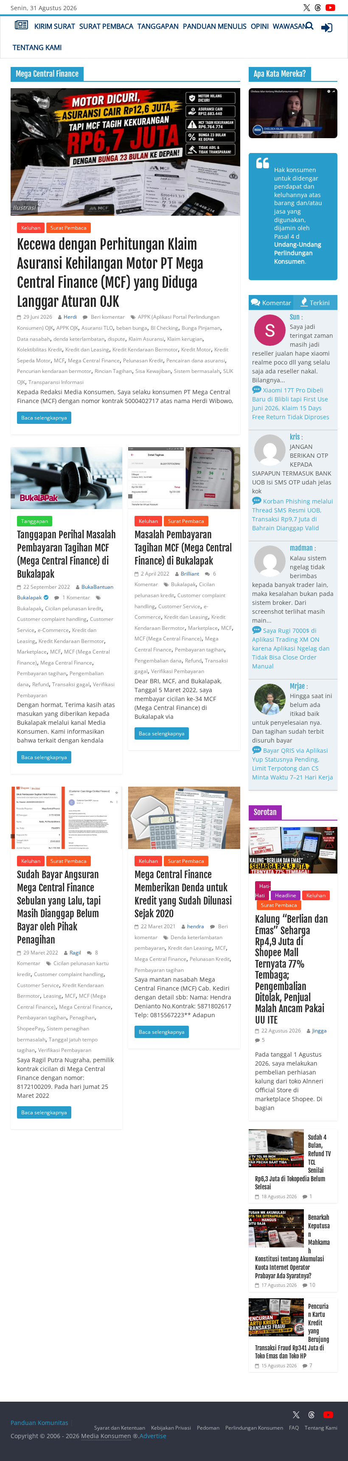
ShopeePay (30, 1028)
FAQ (294, 1427)
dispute (116, 338)
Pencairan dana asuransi (195, 360)
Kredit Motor (196, 349)
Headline (285, 895)
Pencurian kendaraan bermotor (54, 371)
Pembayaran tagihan (41, 673)
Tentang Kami (37, 47)
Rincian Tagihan (113, 371)
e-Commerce (53, 630)
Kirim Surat (54, 26)
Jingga (319, 1030)
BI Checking (164, 327)
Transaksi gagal (71, 684)
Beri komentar (107, 316)
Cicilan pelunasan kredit (73, 608)
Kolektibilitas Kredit (39, 349)
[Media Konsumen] (21, 26)
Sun (295, 317)
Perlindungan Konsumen (254, 1427)
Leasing (52, 995)
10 (312, 1284)
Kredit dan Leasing (87, 349)
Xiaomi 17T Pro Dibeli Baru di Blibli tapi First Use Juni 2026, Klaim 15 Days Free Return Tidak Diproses (290, 403)
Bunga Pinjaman (201, 327)
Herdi (70, 316)
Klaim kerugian (184, 338)
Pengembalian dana (158, 660)
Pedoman (208, 1427)
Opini (260, 26)
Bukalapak (29, 608)
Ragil (75, 952)
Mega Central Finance (94, 360)
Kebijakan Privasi (171, 1427)
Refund (40, 684)
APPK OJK (67, 327)
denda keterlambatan (78, 338)
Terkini (320, 302)
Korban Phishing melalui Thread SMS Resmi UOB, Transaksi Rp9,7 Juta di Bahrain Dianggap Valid (292, 514)
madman (301, 548)
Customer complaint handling (52, 619)
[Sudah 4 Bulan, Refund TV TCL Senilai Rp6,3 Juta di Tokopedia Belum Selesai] (276, 1134)
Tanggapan (158, 26)
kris (295, 437)
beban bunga (131, 327)
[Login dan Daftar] (326, 27)
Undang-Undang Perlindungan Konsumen (297, 252)
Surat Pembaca (106, 26)
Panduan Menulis (215, 26)
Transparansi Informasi (56, 382)
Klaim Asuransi (146, 338)
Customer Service (179, 606)
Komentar (276, 302)
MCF (59, 360)
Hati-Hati (263, 890)
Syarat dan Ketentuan (119, 1427)
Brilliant (190, 573)
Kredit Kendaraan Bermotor (145, 349)
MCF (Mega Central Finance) (168, 638)
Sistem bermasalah (197, 371)
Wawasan (290, 26)
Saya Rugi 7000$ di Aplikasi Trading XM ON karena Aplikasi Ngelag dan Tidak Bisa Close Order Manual (291, 648)
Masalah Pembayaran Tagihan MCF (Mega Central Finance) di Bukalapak (183, 548)
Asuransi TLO (97, 327)
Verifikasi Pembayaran (177, 671)
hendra (195, 926)
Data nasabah (33, 338)
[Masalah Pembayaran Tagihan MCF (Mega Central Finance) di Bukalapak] (184, 478)
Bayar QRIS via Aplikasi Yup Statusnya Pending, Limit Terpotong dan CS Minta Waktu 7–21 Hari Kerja (292, 763)
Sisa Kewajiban (153, 371)
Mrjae (297, 686)
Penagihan (82, 1017)
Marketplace (32, 651)
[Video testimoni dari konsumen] (293, 113)
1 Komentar (75, 597)
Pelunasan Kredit (143, 360)
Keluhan (30, 227)
